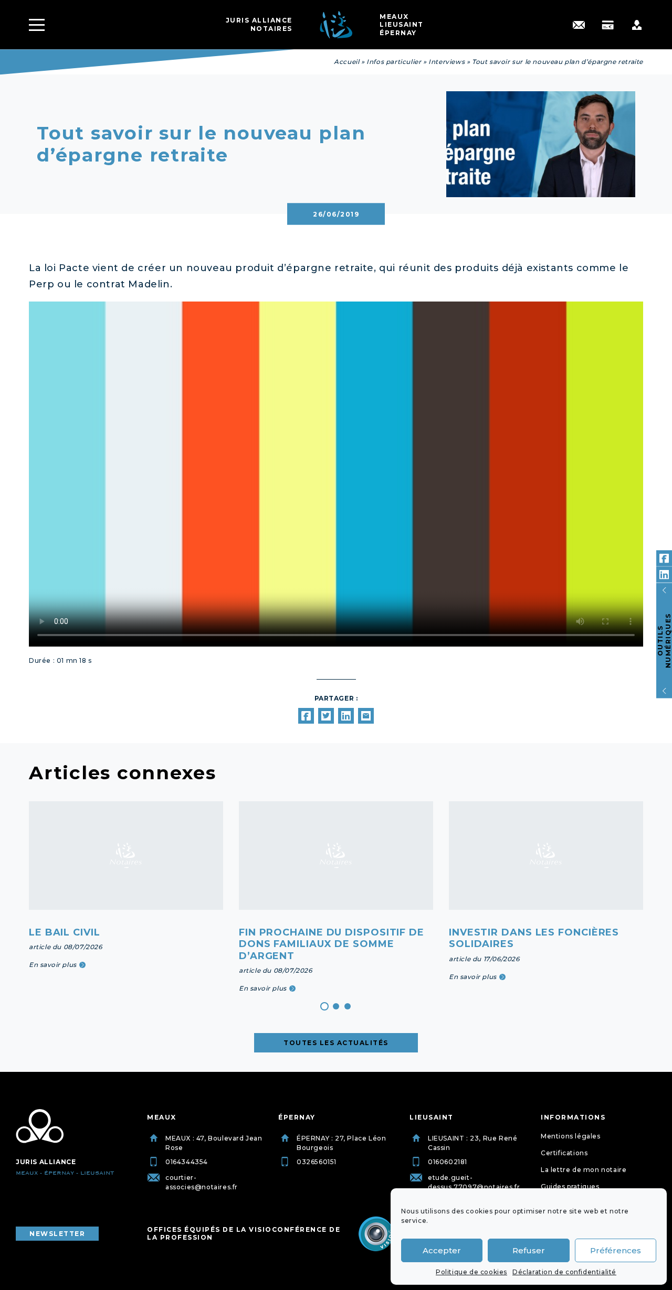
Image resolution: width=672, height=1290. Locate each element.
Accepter (442, 1250)
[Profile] (636, 24)
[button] (324, 1006)
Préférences (615, 1250)
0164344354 (186, 1162)
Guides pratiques (570, 1186)
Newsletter (57, 1234)
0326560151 (317, 1162)
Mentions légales (571, 1136)
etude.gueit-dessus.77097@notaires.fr (474, 1182)
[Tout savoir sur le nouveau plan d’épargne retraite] (306, 716)
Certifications (564, 1153)
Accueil (346, 62)
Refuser (528, 1250)
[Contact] (578, 24)
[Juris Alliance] (40, 1126)
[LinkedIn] (664, 575)
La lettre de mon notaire (583, 1170)
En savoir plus (53, 965)
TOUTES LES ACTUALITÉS (336, 1043)
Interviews (446, 62)
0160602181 (447, 1162)
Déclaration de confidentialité (564, 1272)
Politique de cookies (471, 1272)
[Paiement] (607, 24)
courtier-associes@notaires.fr (201, 1182)
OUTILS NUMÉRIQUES (664, 640)
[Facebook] (664, 558)
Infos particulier (393, 62)
